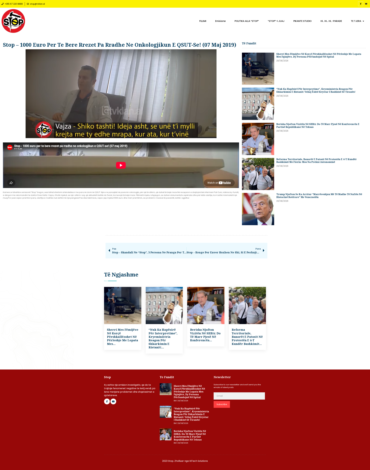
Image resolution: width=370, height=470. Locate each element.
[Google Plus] (113, 401)
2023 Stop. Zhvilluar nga (175, 461)
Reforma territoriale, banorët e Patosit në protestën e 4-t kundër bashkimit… (247, 337)
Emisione (220, 21)
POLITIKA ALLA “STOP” (247, 21)
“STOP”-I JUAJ (276, 21)
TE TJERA (356, 21)
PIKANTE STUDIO (302, 21)
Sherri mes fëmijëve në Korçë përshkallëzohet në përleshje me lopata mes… (122, 337)
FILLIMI (202, 21)
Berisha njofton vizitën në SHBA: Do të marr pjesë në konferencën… (205, 335)
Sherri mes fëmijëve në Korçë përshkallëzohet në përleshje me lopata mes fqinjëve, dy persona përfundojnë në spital (318, 55)
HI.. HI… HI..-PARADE (331, 21)
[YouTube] (366, 4)
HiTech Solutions (198, 461)
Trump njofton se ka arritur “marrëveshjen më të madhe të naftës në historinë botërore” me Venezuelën (319, 196)
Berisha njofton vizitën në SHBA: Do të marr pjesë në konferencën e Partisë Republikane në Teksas (317, 125)
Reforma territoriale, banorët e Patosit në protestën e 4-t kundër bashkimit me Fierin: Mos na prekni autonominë (316, 161)
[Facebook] (360, 3)
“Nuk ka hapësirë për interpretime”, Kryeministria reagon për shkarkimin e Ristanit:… (163, 338)
